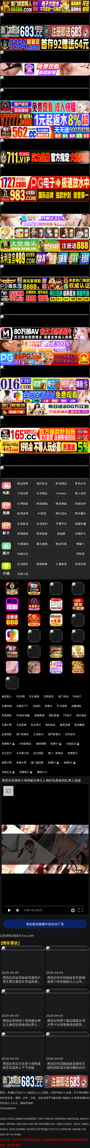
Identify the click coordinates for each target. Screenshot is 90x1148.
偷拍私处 (50, 725)
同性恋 (80, 554)
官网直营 (49, 696)
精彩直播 (54, 715)
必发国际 (7, 734)
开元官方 (7, 753)
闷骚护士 (80, 533)
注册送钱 (7, 706)
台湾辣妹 (22, 503)
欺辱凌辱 (22, 513)
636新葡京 (25, 743)
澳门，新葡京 (55, 753)
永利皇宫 (70, 734)
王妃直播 (21, 725)
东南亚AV (80, 503)
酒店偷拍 (81, 715)
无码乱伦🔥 (73, 743)
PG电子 (77, 696)
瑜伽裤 (61, 533)
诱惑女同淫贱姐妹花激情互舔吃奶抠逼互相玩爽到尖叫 (66, 1065)
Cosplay (61, 493)
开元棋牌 (34, 696)
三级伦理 (22, 493)
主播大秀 (7, 725)
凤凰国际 (7, 715)
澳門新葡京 (54, 734)
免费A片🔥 (70, 762)
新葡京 (48, 706)
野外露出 (80, 513)
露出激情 (42, 544)
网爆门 (80, 544)
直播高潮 (39, 715)
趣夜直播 (65, 725)
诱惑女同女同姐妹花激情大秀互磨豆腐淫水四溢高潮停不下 (22, 981)
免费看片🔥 (8, 743)
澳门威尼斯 (37, 762)
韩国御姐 (42, 503)
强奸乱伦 (42, 483)
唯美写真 (61, 544)
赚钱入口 (42, 772)
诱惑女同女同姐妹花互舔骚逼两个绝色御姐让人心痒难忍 (66, 981)
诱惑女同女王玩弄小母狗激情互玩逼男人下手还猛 (22, 1065)
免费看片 (73, 753)
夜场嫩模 (80, 725)
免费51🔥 (56, 743)
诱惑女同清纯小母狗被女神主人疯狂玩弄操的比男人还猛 (22, 1024)
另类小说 (22, 574)
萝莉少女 (80, 483)
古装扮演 (22, 524)
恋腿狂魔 (80, 524)
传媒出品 (22, 554)
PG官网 (20, 696)
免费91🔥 (53, 762)
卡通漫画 (22, 544)
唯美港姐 (61, 503)
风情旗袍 (22, 533)
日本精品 (42, 493)
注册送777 (22, 706)
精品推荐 (22, 483)
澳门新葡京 (22, 734)
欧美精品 (61, 483)
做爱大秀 (7, 762)
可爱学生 (61, 524)
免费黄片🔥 (26, 772)
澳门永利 (63, 696)
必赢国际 (76, 706)
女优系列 (42, 524)
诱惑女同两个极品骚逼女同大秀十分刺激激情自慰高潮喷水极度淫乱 (66, 1024)
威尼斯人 (7, 696)
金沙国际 (38, 753)
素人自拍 (80, 493)
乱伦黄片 (36, 725)
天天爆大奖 (22, 753)
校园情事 (42, 564)
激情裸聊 (41, 743)
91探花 (42, 513)
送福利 (36, 706)
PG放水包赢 (23, 715)
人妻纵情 (61, 564)
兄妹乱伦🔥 (8, 772)
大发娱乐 (38, 734)
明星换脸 (42, 533)
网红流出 (61, 513)
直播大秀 (21, 762)
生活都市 (22, 564)
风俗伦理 (80, 564)
